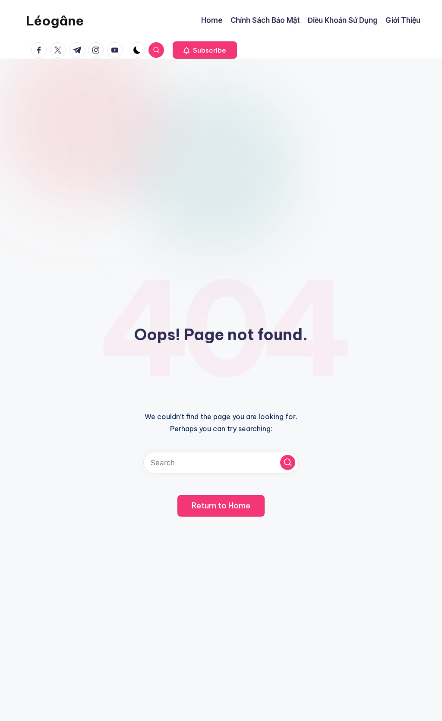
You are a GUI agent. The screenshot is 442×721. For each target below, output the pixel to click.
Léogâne (55, 21)
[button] (205, 50)
